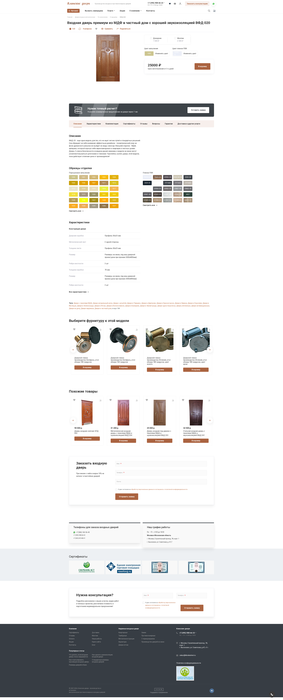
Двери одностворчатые (166, 306)
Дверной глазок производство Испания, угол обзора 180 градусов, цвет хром (195, 361)
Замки (144, 632)
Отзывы (143, 124)
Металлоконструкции (126, 639)
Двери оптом (123, 645)
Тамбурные (123, 636)
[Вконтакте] (212, 691)
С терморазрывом (148, 639)
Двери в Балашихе (132, 306)
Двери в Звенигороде (148, 306)
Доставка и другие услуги (189, 124)
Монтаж (95, 636)
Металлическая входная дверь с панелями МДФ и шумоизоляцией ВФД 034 (121, 433)
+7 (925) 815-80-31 (79, 538)
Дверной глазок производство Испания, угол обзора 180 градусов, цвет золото (158, 361)
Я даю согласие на (153, 489)
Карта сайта (96, 642)
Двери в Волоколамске (115, 306)
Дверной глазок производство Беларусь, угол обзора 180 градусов (86, 360)
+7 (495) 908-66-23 (155, 3)
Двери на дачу (74, 308)
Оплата (71, 639)
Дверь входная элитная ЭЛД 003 (86, 432)
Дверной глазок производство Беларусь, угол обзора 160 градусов (123, 360)
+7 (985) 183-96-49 (83, 532)
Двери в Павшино (134, 303)
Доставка (95, 632)
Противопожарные (148, 636)
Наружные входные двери (129, 629)
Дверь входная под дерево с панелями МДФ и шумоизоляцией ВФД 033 (159, 433)
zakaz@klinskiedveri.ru (187, 655)
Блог (93, 645)
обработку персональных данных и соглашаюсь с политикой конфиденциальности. (159, 489)
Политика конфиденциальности (188, 663)
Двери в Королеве (195, 303)
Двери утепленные (183, 306)
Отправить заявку (127, 497)
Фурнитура (122, 642)
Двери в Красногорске (165, 303)
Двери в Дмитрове (148, 303)
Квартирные (123, 632)
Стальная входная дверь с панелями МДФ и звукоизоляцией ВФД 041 (194, 433)
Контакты (150, 11)
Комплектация (112, 124)
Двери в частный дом (103, 308)
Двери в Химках (181, 303)
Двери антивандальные (200, 306)
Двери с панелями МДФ (83, 303)
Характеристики (94, 124)
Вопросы (156, 124)
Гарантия (169, 124)
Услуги (110, 11)
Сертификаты (129, 124)
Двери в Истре (100, 306)
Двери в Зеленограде (85, 306)
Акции (122, 11)
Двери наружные (87, 308)
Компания (73, 629)
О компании (134, 11)
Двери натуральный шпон (102, 303)
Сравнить (109, 29)
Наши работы (97, 639)
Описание (77, 124)
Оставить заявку (198, 110)
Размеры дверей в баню (78, 665)
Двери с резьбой (119, 303)
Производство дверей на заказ (153, 642)
